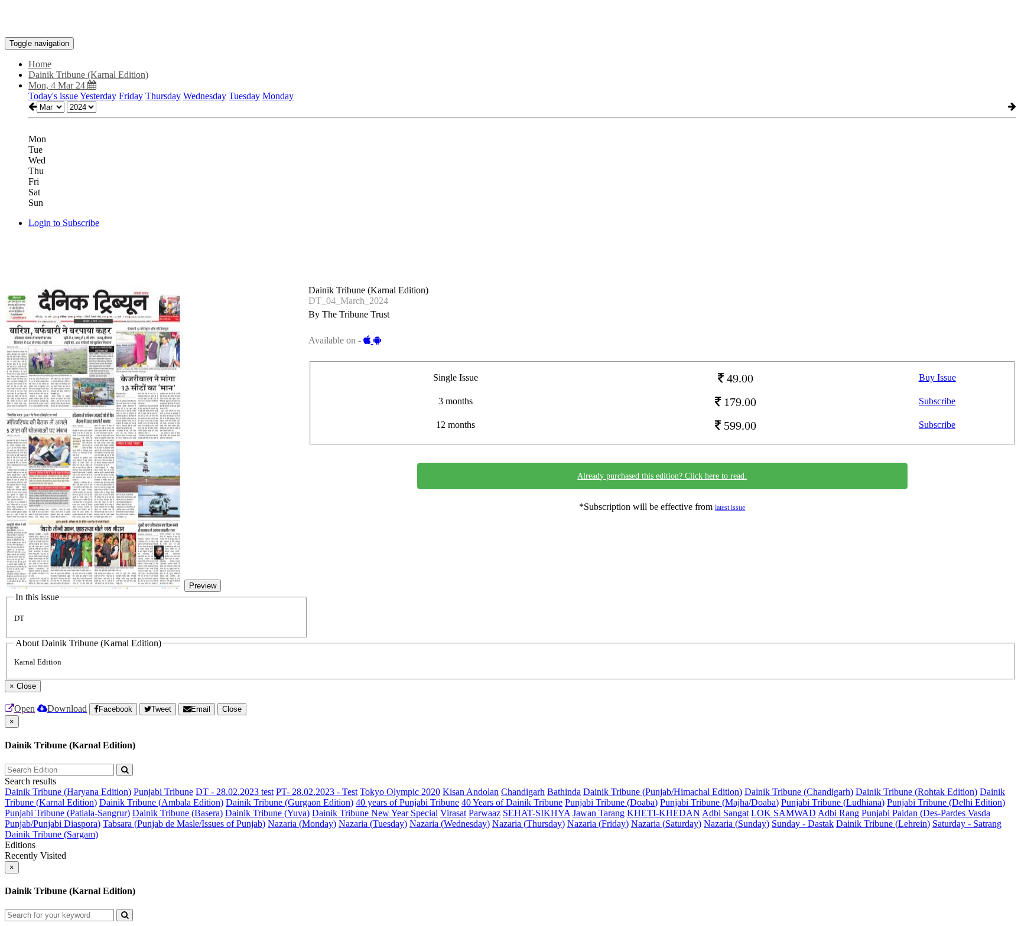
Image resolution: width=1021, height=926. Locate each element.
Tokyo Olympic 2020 (400, 792)
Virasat (453, 813)
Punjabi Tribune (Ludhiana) (833, 802)
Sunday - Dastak (803, 824)
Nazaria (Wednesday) (449, 824)
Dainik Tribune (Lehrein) (883, 824)
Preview (202, 585)
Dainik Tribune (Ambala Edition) (161, 802)
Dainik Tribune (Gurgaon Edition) (289, 802)
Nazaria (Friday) (598, 824)
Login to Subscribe (63, 223)
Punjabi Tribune (163, 792)
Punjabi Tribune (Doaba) (611, 802)
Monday (278, 96)
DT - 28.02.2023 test (235, 792)
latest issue (730, 507)
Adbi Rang (838, 813)
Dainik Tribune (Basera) (177, 813)
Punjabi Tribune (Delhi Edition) (946, 802)
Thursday (163, 96)
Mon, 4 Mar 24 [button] (57, 85)
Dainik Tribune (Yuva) (267, 813)
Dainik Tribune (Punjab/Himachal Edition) (662, 792)
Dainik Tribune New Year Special (375, 813)
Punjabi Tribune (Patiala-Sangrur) (67, 813)
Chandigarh (523, 792)
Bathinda (564, 792)
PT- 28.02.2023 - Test (316, 792)
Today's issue (53, 96)
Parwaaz (484, 813)
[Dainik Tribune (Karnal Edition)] (510, 19)
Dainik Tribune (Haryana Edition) (68, 792)
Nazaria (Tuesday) (373, 824)
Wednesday (204, 96)
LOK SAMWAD (783, 813)
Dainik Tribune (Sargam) (51, 834)
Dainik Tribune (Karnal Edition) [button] (88, 75)
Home (39, 64)
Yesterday (98, 96)
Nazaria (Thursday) (528, 824)
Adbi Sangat (725, 813)
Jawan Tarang (599, 813)
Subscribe (937, 401)
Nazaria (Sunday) (736, 824)
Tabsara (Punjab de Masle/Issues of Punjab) (184, 824)
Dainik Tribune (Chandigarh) (798, 792)
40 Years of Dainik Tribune (511, 802)
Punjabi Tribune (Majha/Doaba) (719, 802)
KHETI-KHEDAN (663, 813)
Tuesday (244, 96)
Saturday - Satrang (967, 824)
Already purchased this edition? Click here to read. (662, 476)
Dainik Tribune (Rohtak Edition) (916, 792)
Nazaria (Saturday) (666, 824)
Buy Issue (937, 377)
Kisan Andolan (471, 792)
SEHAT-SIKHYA (536, 813)
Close (232, 709)
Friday (131, 96)
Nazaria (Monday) (302, 824)
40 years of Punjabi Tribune (407, 802)
